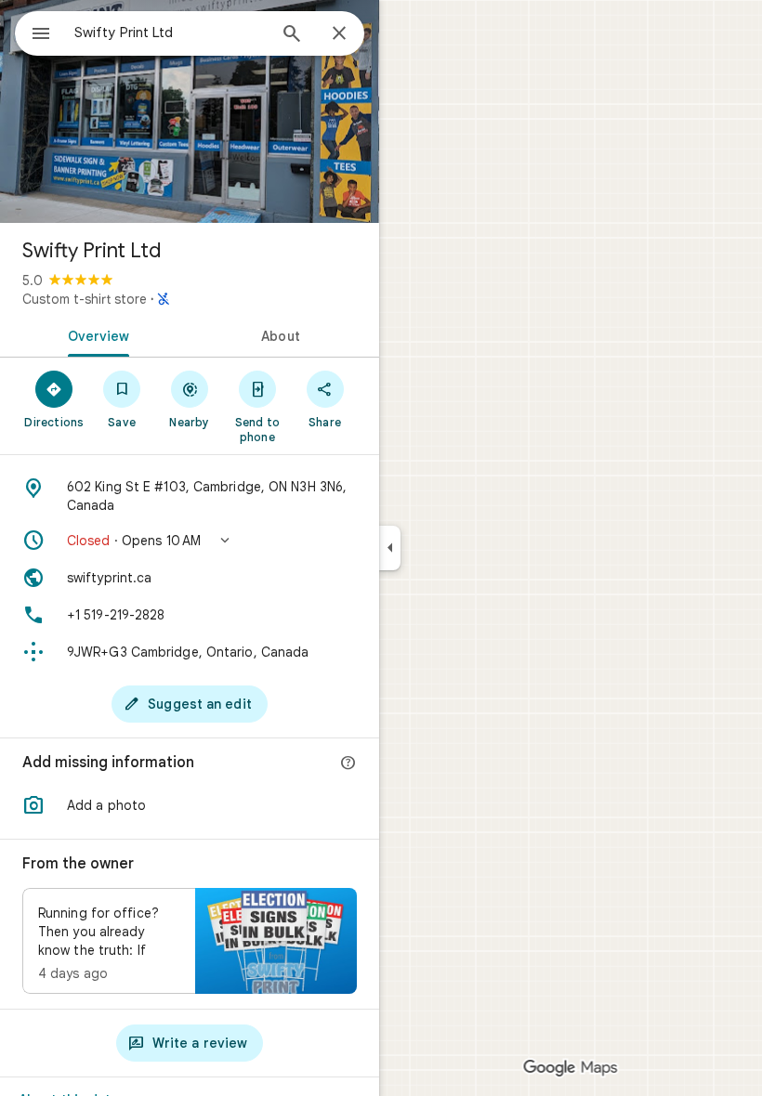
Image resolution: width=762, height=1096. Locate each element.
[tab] (95, 334)
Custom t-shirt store (84, 299)
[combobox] (170, 32)
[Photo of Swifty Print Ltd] (189, 111)
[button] (189, 540)
